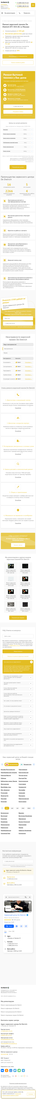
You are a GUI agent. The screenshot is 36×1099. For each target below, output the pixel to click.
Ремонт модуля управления (9, 134)
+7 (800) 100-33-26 (23, 6)
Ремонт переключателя (8, 146)
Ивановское (22, 819)
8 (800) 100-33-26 (6, 1035)
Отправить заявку (18, 111)
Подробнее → (28, 362)
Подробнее (18, 408)
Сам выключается (7, 366)
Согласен (30, 1094)
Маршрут (10, 926)
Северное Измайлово (25, 830)
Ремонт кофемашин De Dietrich (10, 1008)
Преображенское (6, 830)
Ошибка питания (7, 375)
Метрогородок (5, 824)
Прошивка (5, 129)
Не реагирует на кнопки (9, 379)
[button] (2, 764)
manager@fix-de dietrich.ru (9, 1043)
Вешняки (21, 813)
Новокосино (4, 827)
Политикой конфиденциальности (18, 866)
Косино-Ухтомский (24, 822)
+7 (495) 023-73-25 (23, 3)
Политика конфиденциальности (18, 1083)
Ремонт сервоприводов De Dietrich (11, 1005)
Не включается (6, 362)
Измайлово (4, 822)
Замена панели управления (9, 138)
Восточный (4, 816)
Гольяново (4, 819)
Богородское (5, 813)
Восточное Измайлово (25, 816)
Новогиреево (22, 824)
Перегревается (7, 370)
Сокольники (22, 833)
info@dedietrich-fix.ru (7, 1039)
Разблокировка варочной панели (10, 142)
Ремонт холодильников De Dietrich (11, 1012)
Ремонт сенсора (6, 151)
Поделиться (2, 1070)
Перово (21, 827)
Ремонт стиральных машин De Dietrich (12, 1015)
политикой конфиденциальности (24, 326)
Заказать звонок (18, 545)
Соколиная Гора (5, 833)
